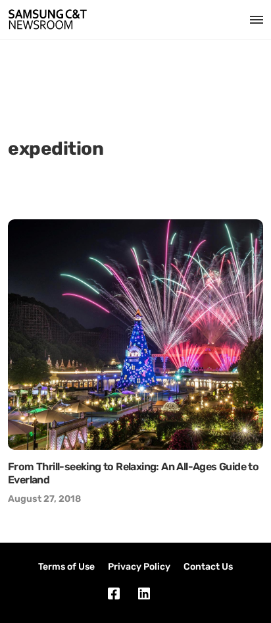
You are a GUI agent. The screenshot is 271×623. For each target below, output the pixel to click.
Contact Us (208, 566)
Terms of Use (66, 566)
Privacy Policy (139, 566)
